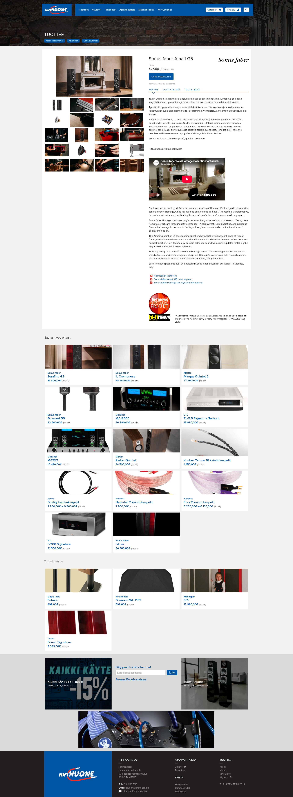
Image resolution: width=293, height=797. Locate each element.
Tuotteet (84, 9)
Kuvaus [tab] (153, 89)
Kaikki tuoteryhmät (54, 40)
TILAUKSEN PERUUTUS (232, 784)
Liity (172, 672)
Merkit (223, 770)
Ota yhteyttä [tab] (171, 89)
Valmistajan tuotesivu (165, 275)
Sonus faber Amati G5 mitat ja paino (173, 279)
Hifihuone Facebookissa (134, 791)
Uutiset (178, 766)
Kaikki (223, 766)
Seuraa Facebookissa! (131, 679)
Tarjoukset (110, 9)
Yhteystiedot (164, 9)
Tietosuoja (180, 791)
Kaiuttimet (73, 40)
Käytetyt (96, 9)
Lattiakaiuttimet (91, 40)
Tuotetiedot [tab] (192, 89)
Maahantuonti (146, 9)
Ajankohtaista (127, 9)
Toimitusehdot (182, 788)
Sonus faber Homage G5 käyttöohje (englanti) (178, 282)
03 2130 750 (130, 784)
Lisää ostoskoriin (161, 76)
